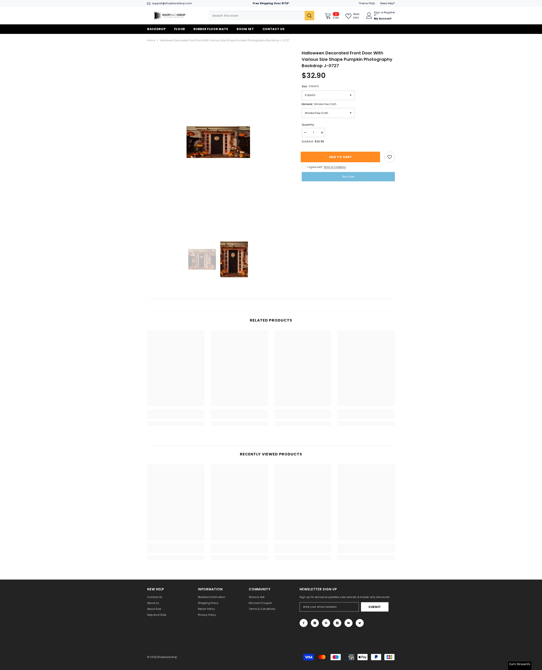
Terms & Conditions (335, 167)
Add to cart (341, 157)
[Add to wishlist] (389, 157)
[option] (218, 142)
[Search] (261, 15)
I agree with (314, 167)
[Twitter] (360, 623)
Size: (310, 86)
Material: (319, 104)
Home (151, 40)
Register (389, 12)
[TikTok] (337, 623)
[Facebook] (304, 623)
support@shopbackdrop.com (172, 3)
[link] (175, 416)
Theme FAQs (367, 3)
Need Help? (387, 3)
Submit (374, 607)
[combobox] (257, 15)
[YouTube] (348, 623)
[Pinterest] (326, 623)
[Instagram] (315, 623)
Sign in (377, 13)
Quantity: (308, 124)
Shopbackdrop (167, 657)
